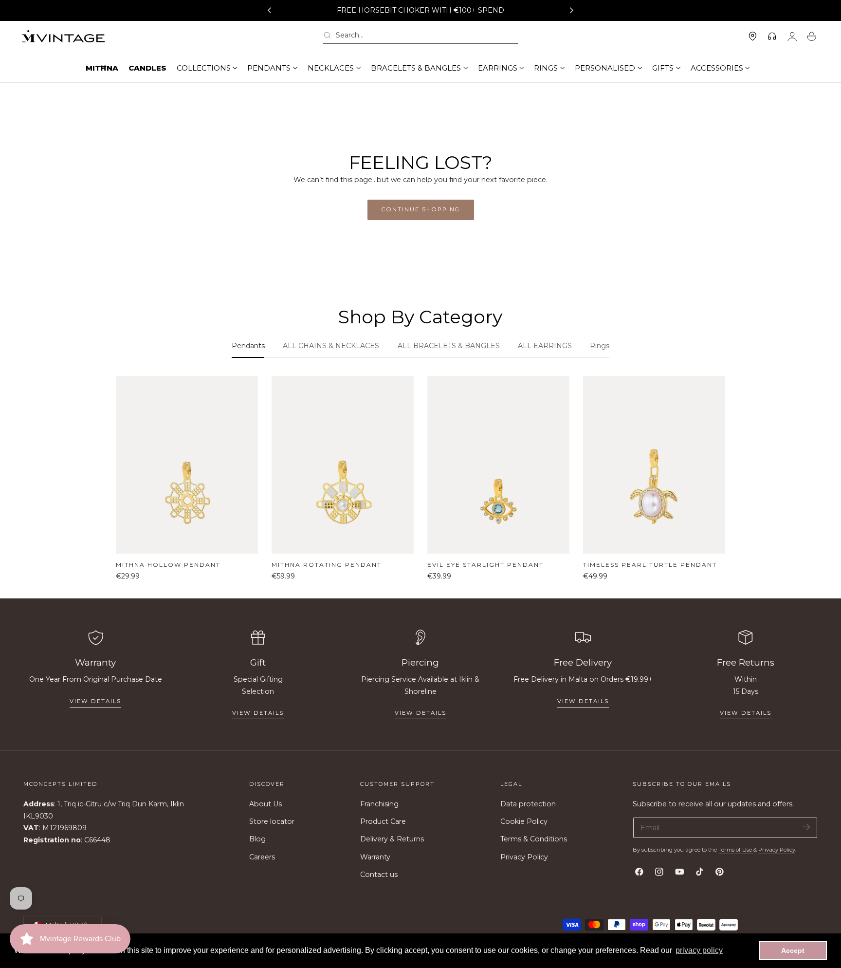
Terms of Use (735, 849)
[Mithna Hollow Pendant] (187, 465)
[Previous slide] (269, 10)
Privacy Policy (524, 857)
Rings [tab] (599, 345)
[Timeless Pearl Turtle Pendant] (654, 465)
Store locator (271, 822)
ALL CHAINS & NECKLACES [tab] (331, 345)
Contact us (379, 874)
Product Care (383, 822)
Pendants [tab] (248, 345)
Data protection (528, 804)
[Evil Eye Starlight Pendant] (498, 465)
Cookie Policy (524, 822)
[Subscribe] (806, 827)
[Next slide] (572, 10)
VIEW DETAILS (258, 712)
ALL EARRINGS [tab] (545, 345)
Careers (262, 857)
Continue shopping (421, 209)
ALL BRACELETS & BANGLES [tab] (449, 345)
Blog (257, 839)
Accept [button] (792, 950)
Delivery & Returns (392, 839)
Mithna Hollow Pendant (168, 564)
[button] (420, 36)
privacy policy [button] (699, 950)
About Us (265, 804)
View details (95, 701)
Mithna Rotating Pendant (327, 564)
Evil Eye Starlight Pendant (485, 564)
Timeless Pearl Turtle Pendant (650, 564)
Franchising (379, 804)
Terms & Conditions (533, 839)
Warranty (375, 857)
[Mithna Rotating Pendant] (343, 465)
